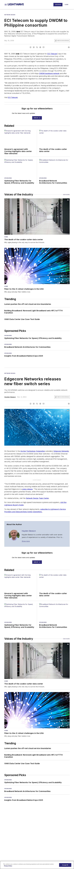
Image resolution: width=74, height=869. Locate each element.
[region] (37, 865)
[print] (69, 47)
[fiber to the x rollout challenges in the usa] (37, 266)
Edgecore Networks (61, 451)
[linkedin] (34, 47)
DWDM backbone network (49, 73)
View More (66, 194)
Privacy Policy (8, 865)
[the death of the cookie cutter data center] (37, 216)
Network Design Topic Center (37, 495)
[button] (5, 4)
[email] (43, 47)
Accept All (65, 865)
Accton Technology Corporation (32, 451)
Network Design (9, 14)
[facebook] (30, 47)
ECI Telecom (52, 54)
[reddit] (40, 47)
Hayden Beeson (10, 397)
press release (27, 485)
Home (6, 237)
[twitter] (37, 47)
